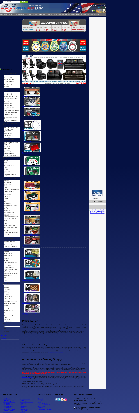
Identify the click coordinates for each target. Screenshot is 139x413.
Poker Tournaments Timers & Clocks (10, 118)
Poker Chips (35, 14)
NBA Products (7, 146)
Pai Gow (6, 169)
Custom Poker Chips (8, 243)
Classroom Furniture (8, 257)
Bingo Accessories (27, 280)
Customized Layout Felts (9, 241)
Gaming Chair (7, 193)
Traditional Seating (8, 321)
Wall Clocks (6, 236)
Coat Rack (6, 258)
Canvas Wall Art (7, 184)
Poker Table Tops (8, 83)
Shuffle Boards (7, 230)
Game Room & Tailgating (9, 178)
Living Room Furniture (9, 267)
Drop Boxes (6, 108)
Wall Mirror (6, 200)
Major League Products (9, 153)
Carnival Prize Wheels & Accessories (29, 268)
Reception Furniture (8, 310)
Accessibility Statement (44, 409)
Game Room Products (28, 190)
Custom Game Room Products (10, 246)
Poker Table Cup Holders (9, 107)
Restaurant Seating (8, 271)
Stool (5, 314)
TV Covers (6, 234)
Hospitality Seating (8, 307)
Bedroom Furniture (8, 255)
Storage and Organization (9, 279)
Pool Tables (6, 86)
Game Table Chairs (8, 84)
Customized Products (81, 14)
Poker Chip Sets (26, 141)
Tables (5, 280)
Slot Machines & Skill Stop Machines (29, 313)
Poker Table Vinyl (8, 105)
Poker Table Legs (8, 103)
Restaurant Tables (8, 275)
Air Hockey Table (7, 182)
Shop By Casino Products (9, 157)
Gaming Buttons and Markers (10, 112)
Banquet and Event (8, 253)
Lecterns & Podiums (8, 265)
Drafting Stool (7, 292)
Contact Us (97, 14)
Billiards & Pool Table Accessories (32, 201)
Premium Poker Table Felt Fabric (11, 96)
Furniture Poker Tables (9, 79)
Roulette (6, 172)
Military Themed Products (9, 225)
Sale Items (6, 331)
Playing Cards (42, 14)
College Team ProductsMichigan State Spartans (11, 143)
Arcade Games (7, 203)
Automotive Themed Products (10, 205)
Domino (5, 220)
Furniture (5, 249)
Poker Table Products (28, 117)
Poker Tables (26, 96)
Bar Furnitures (7, 210)
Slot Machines (24, 410)
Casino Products (57, 14)
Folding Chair (7, 298)
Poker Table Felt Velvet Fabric (10, 98)
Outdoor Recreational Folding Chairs (10, 270)
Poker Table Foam (8, 101)
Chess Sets (25, 292)
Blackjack (6, 162)
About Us (40, 399)
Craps (5, 167)
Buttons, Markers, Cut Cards (10, 93)
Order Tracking (42, 403)
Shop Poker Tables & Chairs (10, 73)
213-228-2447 (101, 5)
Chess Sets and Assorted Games (11, 216)
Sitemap (40, 407)
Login (39, 402)
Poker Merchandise (8, 135)
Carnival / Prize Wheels (9, 165)
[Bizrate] (104, 197)
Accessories (6, 180)
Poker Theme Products (9, 229)
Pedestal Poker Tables (9, 81)
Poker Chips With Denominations (11, 127)
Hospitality (6, 305)
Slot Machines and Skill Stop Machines (10, 175)
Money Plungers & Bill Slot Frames (11, 110)
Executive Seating (8, 296)
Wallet (5, 201)
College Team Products (9, 151)
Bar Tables (6, 208)
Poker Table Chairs (27, 106)
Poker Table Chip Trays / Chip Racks (10, 121)
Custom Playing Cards (9, 244)
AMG (4, 323)
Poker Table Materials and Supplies (22, 14)
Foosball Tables (7, 222)
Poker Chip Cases (8, 133)
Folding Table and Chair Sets (10, 262)
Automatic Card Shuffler (9, 94)
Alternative (6, 287)
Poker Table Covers (8, 116)
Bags (5, 326)
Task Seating (7, 319)
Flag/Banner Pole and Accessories (11, 189)
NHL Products (7, 150)
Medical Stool (7, 308)
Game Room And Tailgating (68, 14)
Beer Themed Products (9, 212)
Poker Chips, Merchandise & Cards (10, 124)
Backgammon (7, 207)
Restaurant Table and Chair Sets (11, 273)
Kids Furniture (7, 264)
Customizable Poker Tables (10, 76)
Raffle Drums (7, 171)
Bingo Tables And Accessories (10, 164)
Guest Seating (7, 300)
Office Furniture (7, 283)
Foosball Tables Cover (9, 191)
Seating (5, 277)
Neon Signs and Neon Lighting (11, 227)
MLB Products (7, 148)
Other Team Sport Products (10, 155)
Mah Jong (6, 223)
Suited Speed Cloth (8, 100)
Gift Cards (5, 328)
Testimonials (90, 14)
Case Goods (6, 289)
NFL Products (7, 144)
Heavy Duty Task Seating (9, 303)
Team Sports (49, 14)
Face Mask (6, 185)
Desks (5, 291)
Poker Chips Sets (8, 131)
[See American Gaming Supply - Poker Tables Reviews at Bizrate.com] (97, 193)
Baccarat (6, 160)
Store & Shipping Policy (45, 404)
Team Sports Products (8, 139)
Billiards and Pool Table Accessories (9, 215)
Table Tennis (7, 196)
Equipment (6, 260)
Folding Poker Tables (8, 77)
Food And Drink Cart (8, 114)
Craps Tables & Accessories (30, 235)
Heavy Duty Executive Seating (10, 301)
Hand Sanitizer (7, 194)
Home (1, 14)
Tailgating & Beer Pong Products (11, 232)
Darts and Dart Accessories (10, 218)
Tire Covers (6, 198)
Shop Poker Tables (8, 14)
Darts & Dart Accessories (29, 212)
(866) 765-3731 (93, 5)
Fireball (5, 187)
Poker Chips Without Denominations (8, 130)
